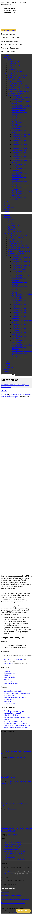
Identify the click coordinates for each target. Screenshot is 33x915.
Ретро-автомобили (15, 71)
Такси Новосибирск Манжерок (19, 157)
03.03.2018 (4, 395)
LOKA (15, 912)
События (7, 701)
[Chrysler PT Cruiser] (14, 773)
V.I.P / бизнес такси (14, 89)
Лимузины (12, 69)
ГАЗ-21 (4, 391)
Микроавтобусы (14, 65)
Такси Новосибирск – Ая (20, 116)
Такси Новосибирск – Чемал (22, 191)
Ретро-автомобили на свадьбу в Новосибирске (16, 396)
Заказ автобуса (13, 79)
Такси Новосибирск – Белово (19, 131)
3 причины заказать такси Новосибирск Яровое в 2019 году (16, 722)
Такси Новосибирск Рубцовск (19, 188)
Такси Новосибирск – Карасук (19, 145)
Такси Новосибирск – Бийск (22, 134)
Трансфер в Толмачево (16, 94)
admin (12, 395)
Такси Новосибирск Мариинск (19, 170)
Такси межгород (14, 96)
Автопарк (7, 57)
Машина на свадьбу (15, 81)
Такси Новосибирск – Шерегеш (19, 194)
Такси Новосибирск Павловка (19, 178)
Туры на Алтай (9, 703)
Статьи (7, 205)
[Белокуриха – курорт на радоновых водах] (14, 799)
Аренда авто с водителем (17, 75)
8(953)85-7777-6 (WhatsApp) (14, 659)
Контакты (8, 211)
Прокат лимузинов (15, 83)
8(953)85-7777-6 (9, 871)
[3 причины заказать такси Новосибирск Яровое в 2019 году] (14, 825)
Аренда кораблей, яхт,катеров (19, 92)
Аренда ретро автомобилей (18, 85)
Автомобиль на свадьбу (13, 847)
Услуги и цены (9, 73)
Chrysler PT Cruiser (11, 715)
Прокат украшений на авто (14, 853)
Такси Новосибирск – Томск (22, 185)
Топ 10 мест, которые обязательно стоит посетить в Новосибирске (17, 726)
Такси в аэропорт (10, 857)
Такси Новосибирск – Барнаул (19, 123)
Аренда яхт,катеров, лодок (14, 859)
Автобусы (11, 67)
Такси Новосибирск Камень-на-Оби (22, 162)
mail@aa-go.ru (9, 663)
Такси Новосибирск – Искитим (19, 141)
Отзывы (7, 203)
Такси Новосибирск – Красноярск (19, 166)
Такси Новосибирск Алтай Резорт (21, 103)
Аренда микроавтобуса (16, 77)
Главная (7, 55)
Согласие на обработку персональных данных (15, 899)
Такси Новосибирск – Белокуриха (19, 127)
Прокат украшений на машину (19, 87)
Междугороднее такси (12, 845)
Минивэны (12, 63)
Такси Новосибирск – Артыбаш (19, 113)
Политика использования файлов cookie (13, 903)
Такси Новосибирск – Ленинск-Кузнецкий (19, 149)
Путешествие (9, 695)
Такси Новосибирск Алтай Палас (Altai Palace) (21, 99)
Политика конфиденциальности (11, 895)
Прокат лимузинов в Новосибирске (17, 693)
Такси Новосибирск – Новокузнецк (19, 174)
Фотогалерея (9, 207)
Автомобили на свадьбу (13, 691)
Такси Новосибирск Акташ (21, 106)
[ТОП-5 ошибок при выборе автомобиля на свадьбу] (14, 747)
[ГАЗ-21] (14, 411)
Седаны (11, 59)
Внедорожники (13, 61)
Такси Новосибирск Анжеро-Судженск (19, 109)
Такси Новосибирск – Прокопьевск (19, 182)
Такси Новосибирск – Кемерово (19, 153)
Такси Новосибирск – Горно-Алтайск (19, 137)
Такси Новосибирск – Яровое (19, 198)
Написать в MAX (23, 911)
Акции (6, 209)
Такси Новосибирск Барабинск (19, 119)
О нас (6, 201)
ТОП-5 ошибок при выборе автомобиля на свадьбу (14, 712)
